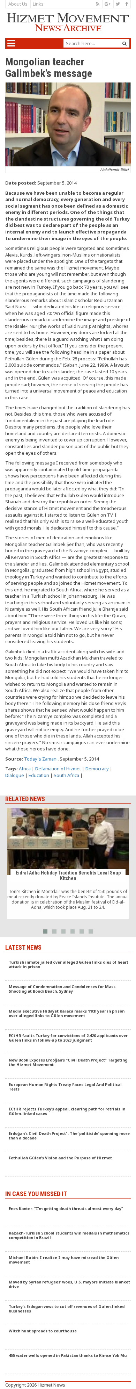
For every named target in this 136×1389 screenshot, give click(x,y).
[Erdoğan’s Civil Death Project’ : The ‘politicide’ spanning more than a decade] (68, 1140)
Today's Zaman (40, 759)
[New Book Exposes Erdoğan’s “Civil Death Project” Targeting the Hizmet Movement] (68, 1066)
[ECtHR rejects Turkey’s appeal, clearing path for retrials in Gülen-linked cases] (68, 1115)
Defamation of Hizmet (58, 768)
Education (39, 775)
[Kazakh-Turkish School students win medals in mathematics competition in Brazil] (68, 1239)
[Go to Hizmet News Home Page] (68, 22)
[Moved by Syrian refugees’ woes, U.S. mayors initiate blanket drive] (68, 1288)
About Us (18, 4)
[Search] (124, 43)
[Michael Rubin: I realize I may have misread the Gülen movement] (68, 1264)
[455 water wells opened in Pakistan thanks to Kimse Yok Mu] (68, 1362)
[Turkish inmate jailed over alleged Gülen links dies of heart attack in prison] (68, 968)
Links (38, 4)
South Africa (66, 775)
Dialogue (14, 775)
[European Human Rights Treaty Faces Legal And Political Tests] (68, 1091)
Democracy (97, 768)
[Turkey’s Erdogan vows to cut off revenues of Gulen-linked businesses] (68, 1313)
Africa (25, 768)
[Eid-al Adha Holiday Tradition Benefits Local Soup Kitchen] (68, 863)
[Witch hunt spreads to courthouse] (68, 1337)
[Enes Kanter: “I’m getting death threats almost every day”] (68, 1215)
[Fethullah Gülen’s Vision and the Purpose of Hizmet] (68, 1164)
